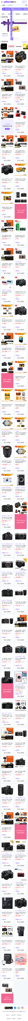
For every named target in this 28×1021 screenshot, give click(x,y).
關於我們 (14, 1015)
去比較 (7, 129)
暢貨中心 (11, 15)
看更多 (11, 38)
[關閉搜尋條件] (6, 5)
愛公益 (11, 36)
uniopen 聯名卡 (18, 9)
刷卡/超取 (11, 30)
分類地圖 (19, 1018)
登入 (24, 2)
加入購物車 (8, 76)
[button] (13, 38)
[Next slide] (12, 57)
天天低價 (11, 21)
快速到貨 (11, 18)
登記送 (11, 12)
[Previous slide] (2, 57)
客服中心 (8, 1015)
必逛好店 (11, 27)
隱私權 (14, 1018)
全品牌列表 (24, 42)
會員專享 (11, 33)
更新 (24, 1011)
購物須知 (19, 1015)
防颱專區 (11, 24)
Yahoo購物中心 (10, 2)
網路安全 (9, 1018)
